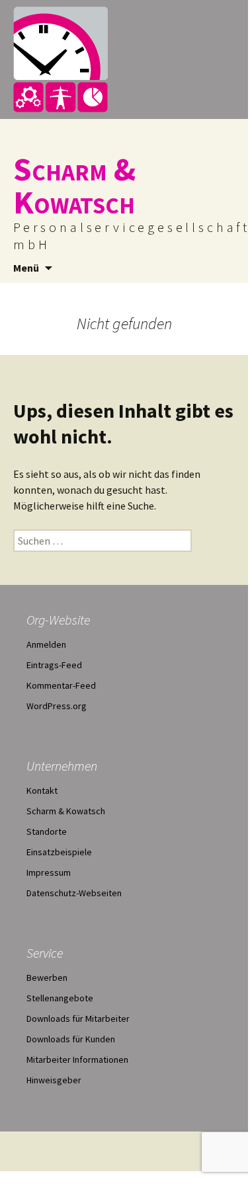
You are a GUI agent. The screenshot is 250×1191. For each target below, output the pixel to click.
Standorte (46, 831)
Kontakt (42, 790)
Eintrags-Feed (54, 665)
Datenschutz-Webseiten (74, 893)
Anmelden (46, 644)
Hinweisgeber (53, 1080)
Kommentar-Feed (61, 685)
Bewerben (46, 977)
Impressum (48, 872)
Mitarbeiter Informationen (77, 1059)
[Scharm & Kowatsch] (124, 59)
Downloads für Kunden (70, 1039)
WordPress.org (56, 706)
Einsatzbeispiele (59, 852)
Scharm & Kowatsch (65, 811)
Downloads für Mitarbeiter (78, 1018)
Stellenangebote (59, 998)
